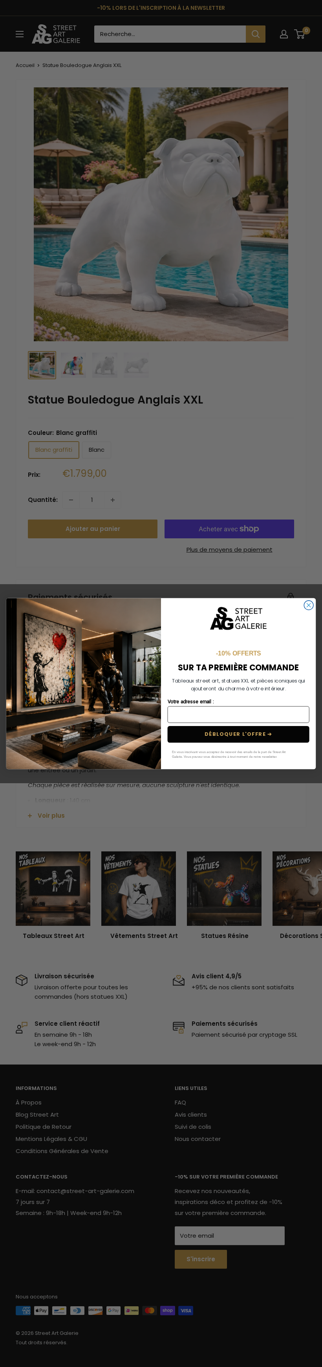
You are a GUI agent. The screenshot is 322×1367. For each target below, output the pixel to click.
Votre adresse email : (191, 701)
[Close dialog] (308, 605)
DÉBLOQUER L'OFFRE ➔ (238, 734)
